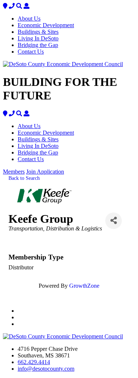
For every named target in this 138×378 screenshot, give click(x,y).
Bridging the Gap (38, 45)
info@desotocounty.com (46, 369)
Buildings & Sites (38, 32)
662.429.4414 (34, 362)
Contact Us (31, 51)
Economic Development (46, 25)
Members (14, 171)
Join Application (45, 171)
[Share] (113, 220)
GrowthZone (84, 286)
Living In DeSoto (38, 38)
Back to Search (24, 178)
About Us (29, 18)
